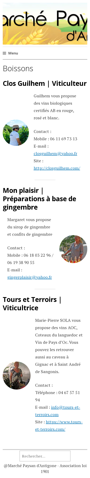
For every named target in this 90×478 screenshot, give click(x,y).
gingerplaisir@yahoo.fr (29, 277)
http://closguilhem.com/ (57, 168)
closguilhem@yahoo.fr (55, 153)
